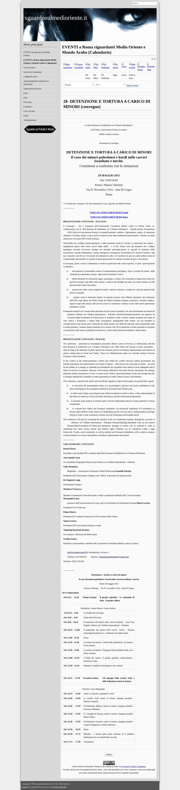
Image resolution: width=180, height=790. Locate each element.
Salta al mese (132, 85)
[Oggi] (116, 66)
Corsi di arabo (29, 67)
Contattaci (27, 107)
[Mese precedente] (67, 66)
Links (25, 115)
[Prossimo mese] (151, 67)
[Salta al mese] (132, 66)
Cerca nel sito (29, 111)
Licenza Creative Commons (133, 766)
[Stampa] (152, 59)
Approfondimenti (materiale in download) (36, 82)
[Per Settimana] (106, 66)
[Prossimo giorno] (141, 67)
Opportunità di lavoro (32, 89)
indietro (109, 754)
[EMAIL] (155, 59)
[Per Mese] (96, 66)
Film (25, 98)
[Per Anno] (88, 66)
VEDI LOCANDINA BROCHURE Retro (109, 217)
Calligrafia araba (30, 76)
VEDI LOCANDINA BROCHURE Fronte (109, 212)
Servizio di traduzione (32, 72)
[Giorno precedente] (78, 66)
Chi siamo (27, 102)
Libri (25, 93)
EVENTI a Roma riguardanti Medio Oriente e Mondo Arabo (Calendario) (40, 61)
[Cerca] (124, 65)
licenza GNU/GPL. (60, 787)
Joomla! (25, 787)
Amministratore (29, 120)
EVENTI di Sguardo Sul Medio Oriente (36, 54)
